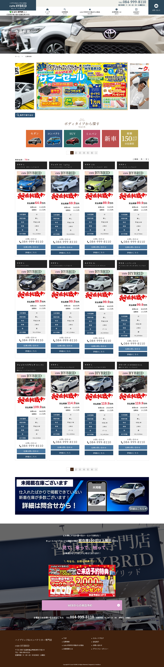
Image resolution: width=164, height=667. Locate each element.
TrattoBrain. (98, 664)
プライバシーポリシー (100, 649)
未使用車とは (116, 13)
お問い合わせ (156, 10)
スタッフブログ (98, 638)
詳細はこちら (31, 252)
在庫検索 (65, 13)
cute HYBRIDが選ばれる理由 (90, 13)
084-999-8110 (134, 2)
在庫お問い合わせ (31, 247)
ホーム (17, 56)
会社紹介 (136, 13)
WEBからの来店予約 (80, 605)
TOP (65, 638)
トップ (47, 13)
